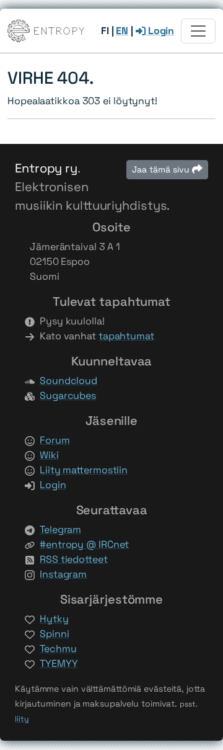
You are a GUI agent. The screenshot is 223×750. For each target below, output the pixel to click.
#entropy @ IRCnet (84, 544)
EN (122, 30)
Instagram (63, 574)
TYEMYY (58, 663)
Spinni (54, 633)
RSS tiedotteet (74, 559)
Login (160, 30)
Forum (55, 440)
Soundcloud (68, 380)
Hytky (54, 618)
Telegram (60, 529)
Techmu (58, 648)
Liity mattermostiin (84, 469)
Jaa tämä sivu (162, 169)
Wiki (49, 455)
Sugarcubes (68, 395)
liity (22, 719)
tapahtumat (126, 335)
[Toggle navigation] (198, 31)
